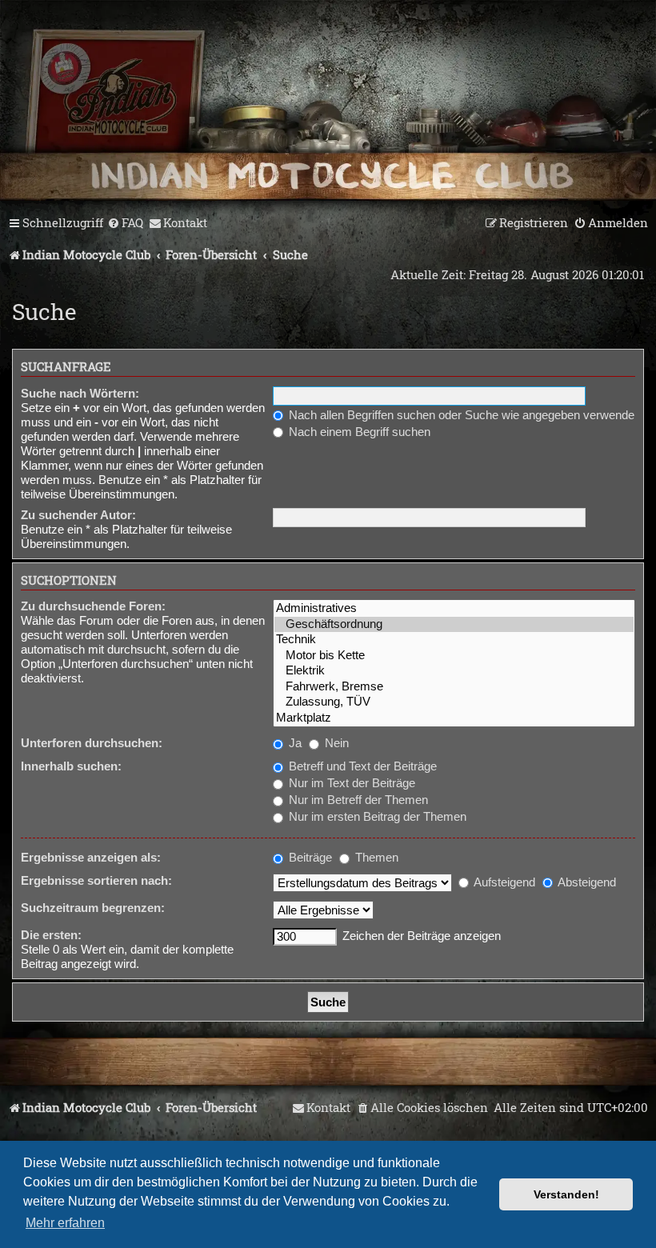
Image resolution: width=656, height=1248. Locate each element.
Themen (375, 857)
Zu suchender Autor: (78, 515)
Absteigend (585, 882)
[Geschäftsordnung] (454, 624)
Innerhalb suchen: (71, 766)
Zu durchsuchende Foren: (93, 606)
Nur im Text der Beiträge (350, 783)
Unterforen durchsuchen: (91, 743)
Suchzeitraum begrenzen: (93, 907)
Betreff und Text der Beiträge (361, 766)
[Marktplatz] (454, 718)
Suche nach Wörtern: (80, 393)
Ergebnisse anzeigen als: (91, 857)
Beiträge (309, 857)
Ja (294, 743)
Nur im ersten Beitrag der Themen (376, 816)
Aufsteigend (503, 882)
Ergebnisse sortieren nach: (96, 880)
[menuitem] (125, 223)
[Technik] (454, 639)
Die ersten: (51, 935)
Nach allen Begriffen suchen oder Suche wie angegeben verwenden (463, 415)
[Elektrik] (454, 670)
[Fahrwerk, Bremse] (454, 686)
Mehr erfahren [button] (65, 1223)
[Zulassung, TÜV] (454, 702)
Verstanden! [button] (566, 1194)
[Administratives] (454, 608)
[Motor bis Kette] (454, 655)
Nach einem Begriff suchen (358, 431)
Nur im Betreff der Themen (357, 799)
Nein (335, 743)
